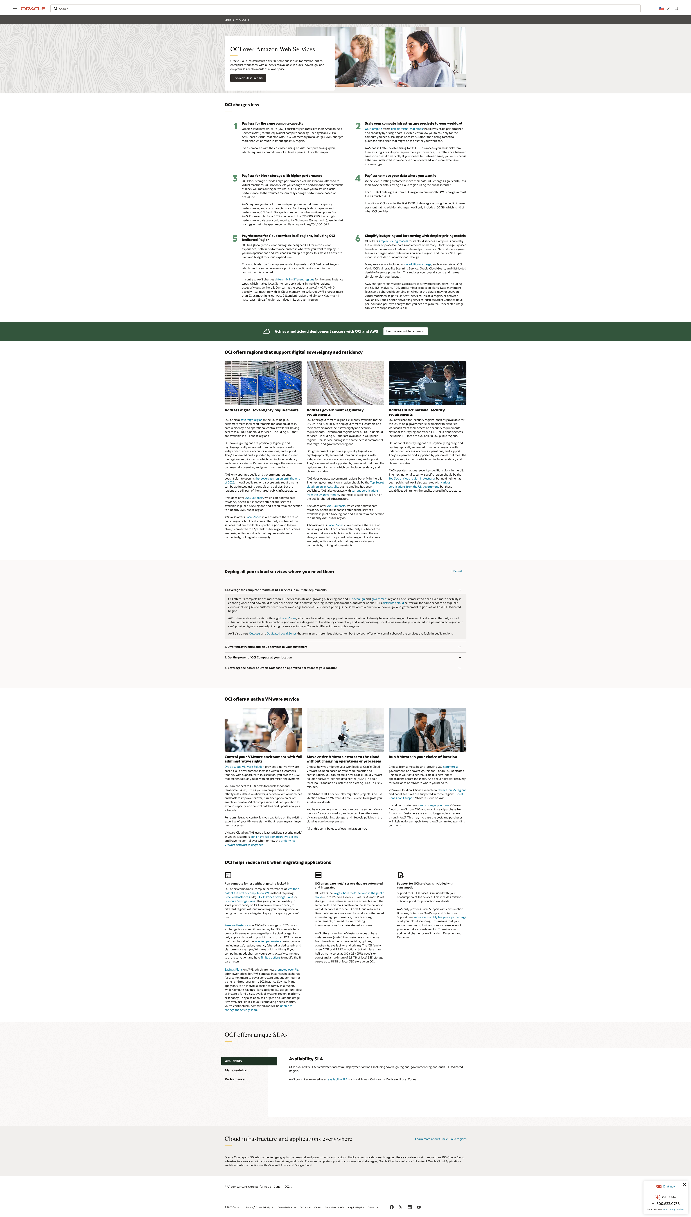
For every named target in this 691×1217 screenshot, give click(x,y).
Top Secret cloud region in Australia (412, 478)
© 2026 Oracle (232, 1207)
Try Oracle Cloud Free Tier (248, 78)
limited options (270, 957)
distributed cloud (393, 603)
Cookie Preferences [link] (287, 1207)
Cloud (228, 19)
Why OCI (241, 19)
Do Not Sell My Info (265, 1207)
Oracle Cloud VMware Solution (244, 766)
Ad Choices (305, 1207)
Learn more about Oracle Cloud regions (440, 1139)
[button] (15, 8)
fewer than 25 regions (452, 790)
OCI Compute (373, 129)
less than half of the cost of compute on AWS (262, 891)
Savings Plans (234, 969)
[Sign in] (669, 8)
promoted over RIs (286, 969)
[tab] (249, 1061)
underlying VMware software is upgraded (260, 842)
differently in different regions (294, 279)
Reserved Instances (237, 897)
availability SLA (338, 1079)
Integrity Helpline (356, 1207)
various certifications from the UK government (419, 484)
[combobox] (345, 8)
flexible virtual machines (407, 129)
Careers (318, 1207)
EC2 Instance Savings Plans (275, 897)
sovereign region (252, 420)
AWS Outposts (254, 498)
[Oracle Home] (33, 8)
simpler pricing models (393, 241)
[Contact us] (676, 8)
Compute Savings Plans (240, 901)
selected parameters (268, 941)
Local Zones (253, 517)
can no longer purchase (433, 805)
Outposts (254, 633)
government (379, 599)
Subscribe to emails (334, 1207)
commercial (451, 766)
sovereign (358, 599)
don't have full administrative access (274, 836)
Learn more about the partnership (405, 331)
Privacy (249, 1207)
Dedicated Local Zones (282, 633)
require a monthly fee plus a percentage (440, 917)
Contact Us (373, 1207)
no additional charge (417, 264)
